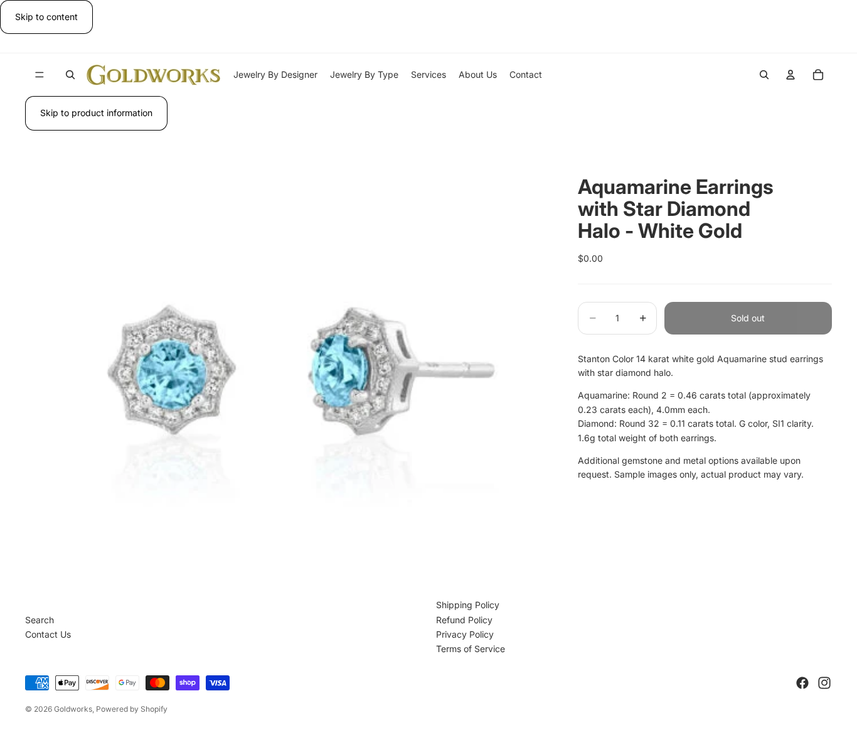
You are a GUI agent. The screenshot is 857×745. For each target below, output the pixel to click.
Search (39, 619)
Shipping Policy (467, 604)
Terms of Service (470, 648)
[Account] (790, 74)
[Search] (70, 74)
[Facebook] (802, 682)
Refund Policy (464, 619)
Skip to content (46, 16)
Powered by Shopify (132, 709)
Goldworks (73, 709)
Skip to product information (96, 112)
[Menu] (39, 75)
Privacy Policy (465, 634)
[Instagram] (824, 682)
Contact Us (48, 634)
